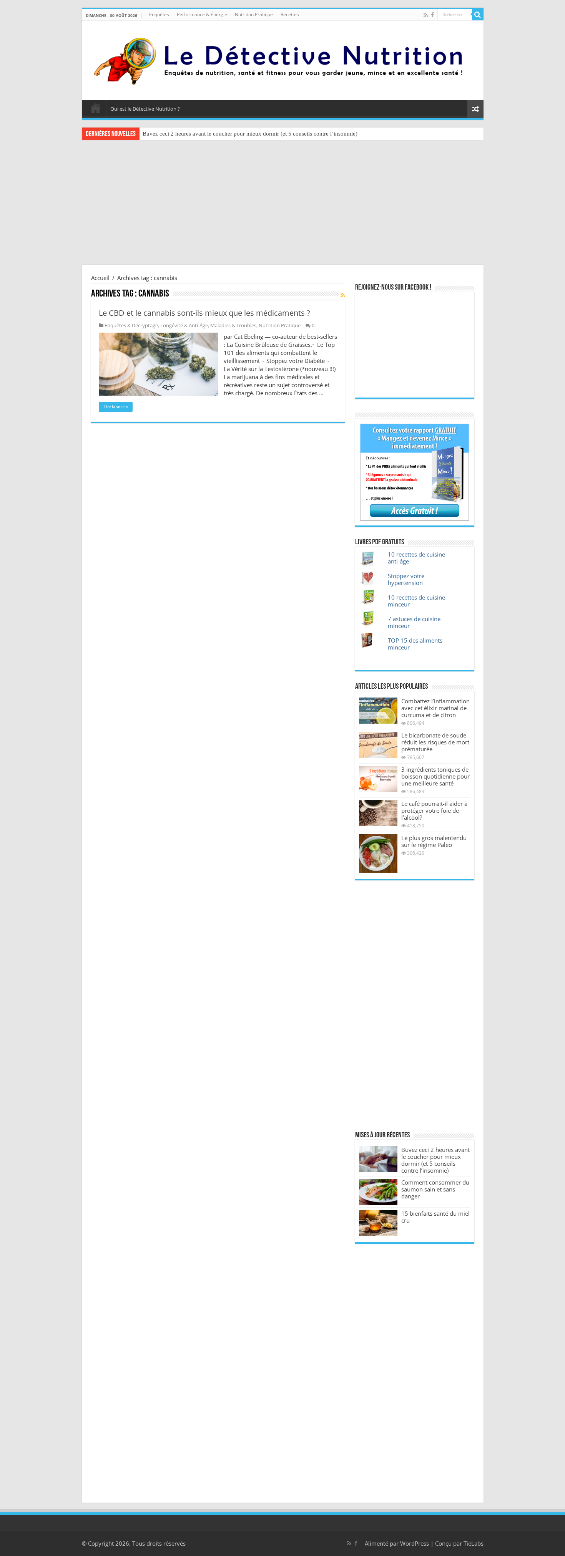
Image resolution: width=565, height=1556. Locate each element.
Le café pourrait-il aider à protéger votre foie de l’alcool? (434, 810)
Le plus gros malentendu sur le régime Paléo (434, 841)
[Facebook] (432, 15)
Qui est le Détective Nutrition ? (145, 108)
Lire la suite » (115, 406)
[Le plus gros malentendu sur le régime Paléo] (378, 853)
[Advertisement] (282, 203)
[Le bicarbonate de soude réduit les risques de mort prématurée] (378, 745)
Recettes (290, 14)
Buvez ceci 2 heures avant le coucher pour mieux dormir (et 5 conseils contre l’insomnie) (250, 134)
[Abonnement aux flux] (343, 294)
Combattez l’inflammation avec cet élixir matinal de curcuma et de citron (435, 708)
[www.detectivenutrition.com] (283, 59)
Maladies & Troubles (233, 325)
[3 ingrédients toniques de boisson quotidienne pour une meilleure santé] (378, 779)
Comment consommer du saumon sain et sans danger (435, 1189)
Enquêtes (159, 14)
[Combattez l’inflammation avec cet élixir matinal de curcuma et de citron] (378, 711)
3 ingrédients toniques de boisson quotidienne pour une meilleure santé (435, 776)
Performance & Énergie (202, 14)
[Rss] (426, 15)
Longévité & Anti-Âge (184, 325)
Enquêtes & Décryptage (131, 325)
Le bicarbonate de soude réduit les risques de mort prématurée (435, 742)
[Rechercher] (478, 14)
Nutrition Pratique (254, 14)
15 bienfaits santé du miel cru (435, 1217)
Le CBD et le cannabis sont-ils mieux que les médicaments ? (204, 313)
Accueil (96, 108)
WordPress (414, 1543)
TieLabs (474, 1543)
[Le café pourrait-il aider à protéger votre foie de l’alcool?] (378, 813)
